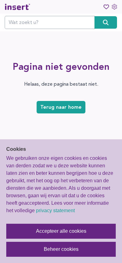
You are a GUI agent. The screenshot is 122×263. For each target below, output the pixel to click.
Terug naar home (61, 107)
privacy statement (55, 210)
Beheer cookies (61, 249)
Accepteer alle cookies (61, 231)
